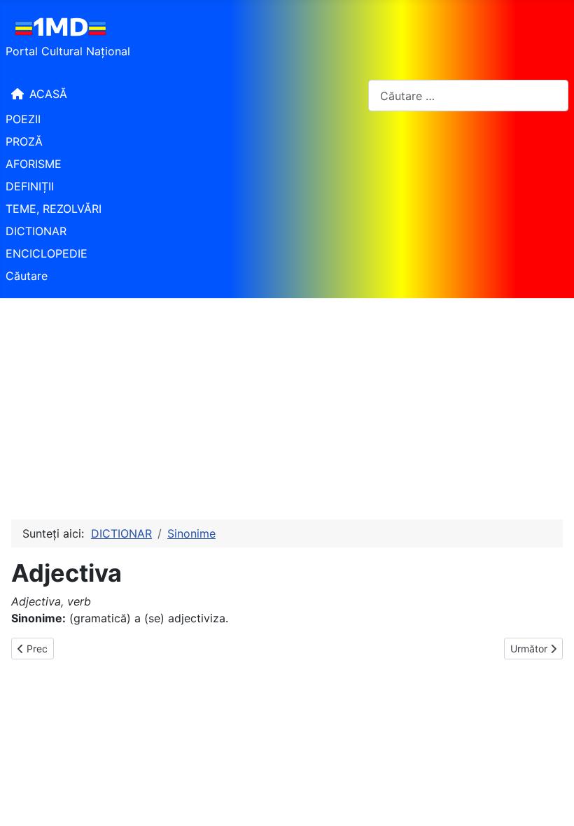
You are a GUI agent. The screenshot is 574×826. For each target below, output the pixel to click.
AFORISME (34, 164)
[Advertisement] (287, 403)
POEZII (23, 119)
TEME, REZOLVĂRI (54, 209)
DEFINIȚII (30, 186)
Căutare (27, 276)
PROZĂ (24, 141)
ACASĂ (48, 94)
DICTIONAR (36, 231)
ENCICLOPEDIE (47, 253)
